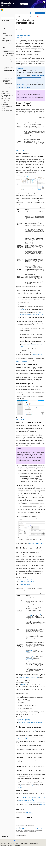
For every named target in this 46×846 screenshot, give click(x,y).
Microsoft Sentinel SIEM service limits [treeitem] (7, 84)
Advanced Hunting (35, 314)
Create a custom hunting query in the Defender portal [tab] (23, 393)
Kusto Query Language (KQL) (34, 730)
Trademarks (9, 845)
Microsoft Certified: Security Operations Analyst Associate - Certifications (30, 828)
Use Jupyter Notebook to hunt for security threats (29, 579)
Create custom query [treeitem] (8, 61)
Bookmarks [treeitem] (6, 63)
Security (20, 16)
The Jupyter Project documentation (25, 581)
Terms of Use (3, 845)
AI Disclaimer (3, 843)
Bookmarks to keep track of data (23, 34)
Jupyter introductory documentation (26, 583)
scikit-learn (28, 658)
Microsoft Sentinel (27, 16)
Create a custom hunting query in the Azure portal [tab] (38, 393)
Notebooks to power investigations (23, 35)
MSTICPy (23, 684)
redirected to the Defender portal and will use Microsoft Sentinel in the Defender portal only (30, 77)
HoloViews (33, 653)
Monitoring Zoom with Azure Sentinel (26, 800)
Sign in (43, 9)
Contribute (21, 843)
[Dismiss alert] (44, 2)
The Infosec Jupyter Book (23, 584)
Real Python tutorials (22, 586)
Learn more (42, 804)
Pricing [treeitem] (3, 108)
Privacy (25, 843)
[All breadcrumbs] (17, 17)
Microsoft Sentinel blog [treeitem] (6, 106)
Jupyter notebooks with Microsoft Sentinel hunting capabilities (31, 720)
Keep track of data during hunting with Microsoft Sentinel (30, 799)
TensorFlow (28, 659)
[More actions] (44, 17)
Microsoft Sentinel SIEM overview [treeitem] (7, 33)
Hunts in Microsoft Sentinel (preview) (24, 31)
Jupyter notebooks (27, 314)
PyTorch (33, 659)
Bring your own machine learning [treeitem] (8, 68)
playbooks (23, 97)
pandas (27, 651)
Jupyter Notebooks (37, 570)
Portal (32, 12)
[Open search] (40, 10)
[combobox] (7, 18)
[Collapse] (14, 16)
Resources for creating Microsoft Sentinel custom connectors (31, 802)
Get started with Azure (39, 12)
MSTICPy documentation (23, 719)
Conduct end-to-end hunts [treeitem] (9, 53)
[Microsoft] (2, 10)
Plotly (39, 653)
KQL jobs (36, 96)
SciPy (32, 656)
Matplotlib (28, 653)
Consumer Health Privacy (34, 843)
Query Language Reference (24, 738)
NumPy (27, 656)
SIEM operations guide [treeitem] (7, 78)
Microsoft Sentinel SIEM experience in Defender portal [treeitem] (7, 37)
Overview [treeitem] (6, 51)
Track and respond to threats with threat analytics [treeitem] (8, 71)
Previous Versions (10, 843)
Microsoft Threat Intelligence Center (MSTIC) (27, 677)
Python (30, 650)
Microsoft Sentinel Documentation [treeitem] (5, 21)
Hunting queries (20, 32)
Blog (16, 843)
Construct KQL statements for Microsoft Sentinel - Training (27, 824)
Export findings (23, 348)
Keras (38, 659)
